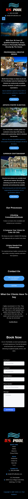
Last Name (7, 368)
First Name (7, 360)
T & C (14, 465)
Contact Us (14, 460)
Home (14, 446)
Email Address (8, 376)
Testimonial (14, 458)
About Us (14, 451)
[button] (3, 18)
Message (6, 392)
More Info (14, 463)
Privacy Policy (14, 453)
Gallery (14, 448)
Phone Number (8, 384)
